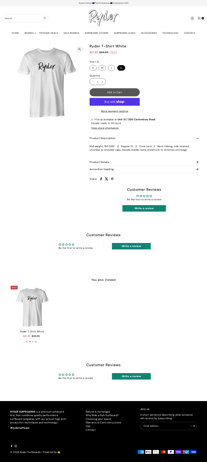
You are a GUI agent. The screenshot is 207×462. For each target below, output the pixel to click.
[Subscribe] (193, 426)
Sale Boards (71, 33)
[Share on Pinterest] (112, 178)
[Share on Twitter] (106, 178)
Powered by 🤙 (52, 452)
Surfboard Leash (125, 33)
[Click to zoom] (79, 49)
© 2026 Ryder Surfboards (25, 452)
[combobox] (25, 18)
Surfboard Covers (96, 33)
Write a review (144, 208)
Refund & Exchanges (98, 411)
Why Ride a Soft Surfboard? (102, 415)
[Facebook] (11, 446)
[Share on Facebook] (101, 178)
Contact (189, 33)
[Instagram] (16, 446)
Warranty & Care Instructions (103, 422)
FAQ (88, 426)
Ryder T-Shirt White (32, 331)
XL (121, 68)
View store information (105, 128)
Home (15, 33)
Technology (170, 33)
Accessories (149, 33)
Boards (29, 33)
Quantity (95, 75)
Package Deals (48, 33)
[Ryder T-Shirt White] (32, 307)
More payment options (114, 111)
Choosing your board (98, 419)
